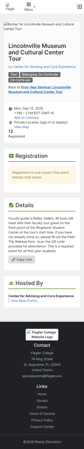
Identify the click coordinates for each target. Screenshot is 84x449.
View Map (21, 127)
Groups (42, 400)
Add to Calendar (26, 118)
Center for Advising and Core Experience (44, 67)
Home (42, 394)
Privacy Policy (42, 420)
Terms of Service (42, 414)
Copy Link (24, 259)
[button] (10, 6)
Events (42, 407)
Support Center (42, 427)
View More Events (24, 301)
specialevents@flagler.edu (42, 376)
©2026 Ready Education (42, 442)
